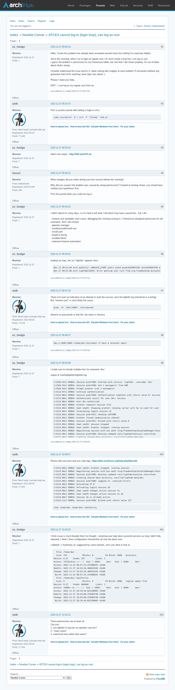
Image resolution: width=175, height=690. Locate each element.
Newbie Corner (33, 35)
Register (42, 21)
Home (71, 5)
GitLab (124, 5)
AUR (150, 5)
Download (164, 5)
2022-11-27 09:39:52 (61, 254)
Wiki (112, 5)
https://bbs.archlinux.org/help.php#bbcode (114, 461)
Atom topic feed (157, 674)
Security (138, 5)
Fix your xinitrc (127, 126)
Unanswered (158, 26)
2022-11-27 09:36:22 (61, 206)
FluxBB (160, 678)
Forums (100, 5)
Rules (21, 21)
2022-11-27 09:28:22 (61, 173)
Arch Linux (19, 5)
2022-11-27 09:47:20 (61, 290)
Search (31, 21)
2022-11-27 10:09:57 (61, 454)
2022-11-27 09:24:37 (61, 103)
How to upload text (60, 126)
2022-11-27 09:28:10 (61, 147)
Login (52, 21)
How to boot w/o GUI (80, 126)
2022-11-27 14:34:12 (61, 614)
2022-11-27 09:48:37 (61, 335)
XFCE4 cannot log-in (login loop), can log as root (83, 35)
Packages (85, 5)
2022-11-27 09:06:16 (61, 47)
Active (147, 26)
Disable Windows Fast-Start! (105, 126)
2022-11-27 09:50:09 (61, 363)
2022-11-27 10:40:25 (61, 529)
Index (12, 21)
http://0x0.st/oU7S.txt (80, 154)
